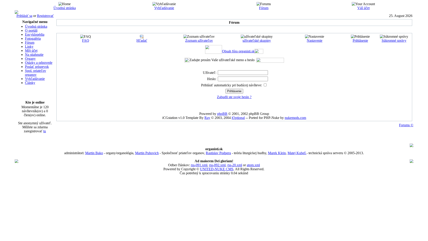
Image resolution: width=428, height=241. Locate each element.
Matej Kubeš (297, 153)
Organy (30, 58)
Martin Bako (94, 153)
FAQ (85, 40)
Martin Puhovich (147, 153)
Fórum (263, 8)
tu (44, 131)
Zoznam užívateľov (199, 40)
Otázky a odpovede (38, 62)
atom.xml (253, 165)
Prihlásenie (360, 40)
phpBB (222, 114)
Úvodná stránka (65, 8)
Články (30, 83)
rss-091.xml (199, 165)
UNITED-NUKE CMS (216, 169)
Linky (29, 46)
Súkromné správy (394, 40)
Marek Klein (277, 153)
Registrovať (45, 16)
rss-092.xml (217, 165)
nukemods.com (295, 118)
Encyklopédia (34, 34)
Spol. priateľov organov (35, 73)
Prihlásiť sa (24, 16)
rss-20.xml (234, 165)
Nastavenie (314, 40)
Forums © (406, 125)
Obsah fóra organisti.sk (238, 51)
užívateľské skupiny (257, 40)
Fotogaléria (33, 38)
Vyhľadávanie (164, 8)
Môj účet (31, 50)
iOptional (238, 118)
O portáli (31, 30)
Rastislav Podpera (218, 153)
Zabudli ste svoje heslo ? (234, 97)
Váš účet (363, 8)
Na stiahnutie (34, 54)
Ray (207, 118)
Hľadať (141, 40)
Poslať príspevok (37, 67)
